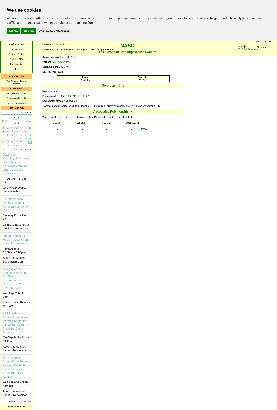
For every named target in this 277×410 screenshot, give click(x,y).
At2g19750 (140, 129)
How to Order (16, 64)
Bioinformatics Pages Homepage (16, 82)
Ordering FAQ (16, 59)
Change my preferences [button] (54, 30)
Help (16, 69)
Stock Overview (16, 44)
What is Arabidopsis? (16, 93)
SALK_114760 (80, 96)
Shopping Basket (16, 54)
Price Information (16, 49)
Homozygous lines (60, 62)
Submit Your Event (16, 406)
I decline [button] (28, 30)
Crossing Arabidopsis (16, 103)
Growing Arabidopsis (16, 98)
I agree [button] (13, 30)
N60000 (68, 96)
